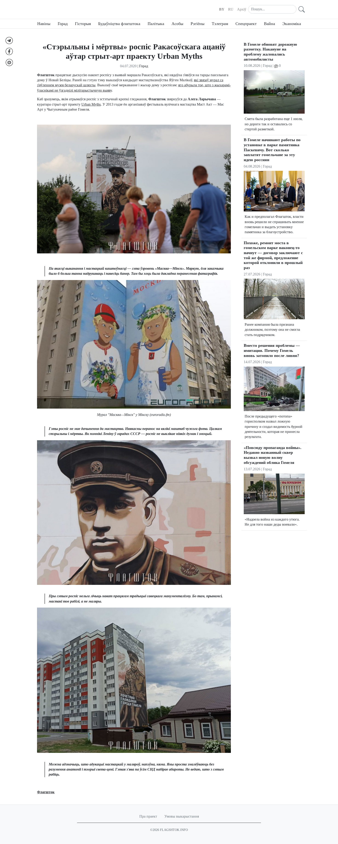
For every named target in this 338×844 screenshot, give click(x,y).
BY (221, 9)
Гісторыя (83, 23)
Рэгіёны (197, 23)
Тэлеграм (220, 23)
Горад (63, 23)
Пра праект (148, 816)
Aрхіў (241, 9)
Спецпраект (246, 23)
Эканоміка (291, 23)
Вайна (269, 23)
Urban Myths (91, 104)
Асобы (177, 23)
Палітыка (156, 23)
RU (230, 9)
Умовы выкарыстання (181, 816)
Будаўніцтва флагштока (119, 23)
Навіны (43, 23)
